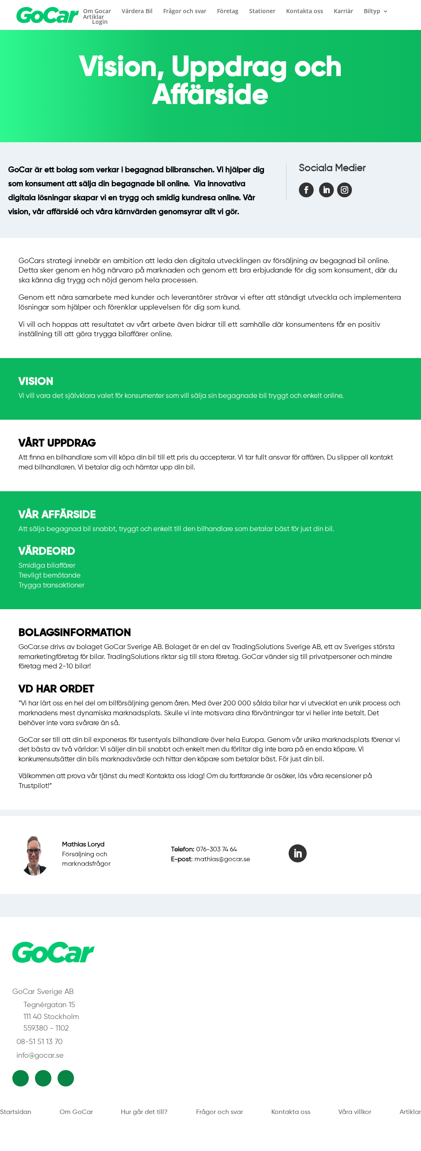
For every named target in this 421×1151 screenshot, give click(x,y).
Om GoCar (76, 1112)
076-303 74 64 (216, 849)
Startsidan (15, 1112)
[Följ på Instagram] (344, 190)
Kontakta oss (304, 11)
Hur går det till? (144, 1112)
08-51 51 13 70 (39, 1042)
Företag (227, 11)
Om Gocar (97, 11)
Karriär (343, 11)
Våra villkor (354, 1112)
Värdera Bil (137, 11)
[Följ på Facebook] (306, 190)
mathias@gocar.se (222, 859)
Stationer (262, 11)
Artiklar (93, 17)
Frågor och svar (184, 11)
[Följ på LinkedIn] (326, 190)
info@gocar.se (40, 1055)
